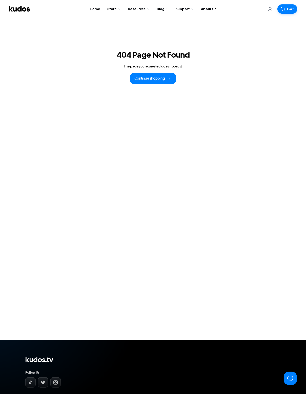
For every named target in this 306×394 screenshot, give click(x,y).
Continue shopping (149, 78)
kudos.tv (39, 360)
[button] (287, 9)
